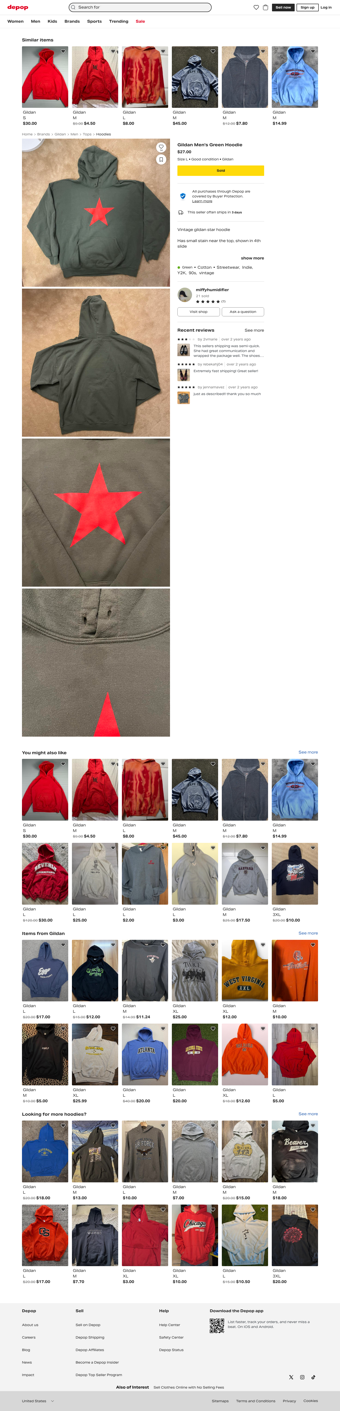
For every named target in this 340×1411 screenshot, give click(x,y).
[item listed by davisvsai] (95, 1235)
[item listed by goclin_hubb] (145, 1235)
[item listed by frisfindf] (295, 1151)
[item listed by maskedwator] (145, 790)
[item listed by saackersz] (195, 1235)
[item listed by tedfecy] (195, 971)
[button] (230, 301)
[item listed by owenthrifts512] (245, 1151)
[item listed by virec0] (245, 1235)
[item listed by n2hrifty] (245, 1054)
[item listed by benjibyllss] (95, 790)
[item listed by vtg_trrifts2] (145, 971)
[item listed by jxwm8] (295, 1235)
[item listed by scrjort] (295, 790)
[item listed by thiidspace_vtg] (45, 1151)
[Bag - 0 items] (265, 7)
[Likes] (256, 7)
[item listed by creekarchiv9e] (45, 790)
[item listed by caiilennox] (245, 971)
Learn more (202, 201)
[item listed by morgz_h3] (195, 1151)
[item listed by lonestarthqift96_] (95, 1054)
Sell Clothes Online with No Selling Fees (189, 1387)
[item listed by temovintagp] (145, 1054)
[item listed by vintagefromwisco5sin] (45, 971)
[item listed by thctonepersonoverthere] (245, 790)
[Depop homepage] (17, 7)
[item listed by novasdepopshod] (145, 874)
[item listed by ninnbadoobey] (95, 971)
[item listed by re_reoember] (245, 874)
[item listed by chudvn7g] (45, 1235)
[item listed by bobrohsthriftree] (195, 790)
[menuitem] (15, 21)
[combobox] (140, 7)
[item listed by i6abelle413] (95, 1151)
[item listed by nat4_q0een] (45, 1054)
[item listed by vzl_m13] (195, 874)
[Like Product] (63, 51)
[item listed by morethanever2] (95, 874)
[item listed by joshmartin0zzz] (295, 1054)
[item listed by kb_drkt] (295, 874)
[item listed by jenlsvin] (145, 1151)
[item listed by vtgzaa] (45, 874)
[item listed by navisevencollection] (195, 1054)
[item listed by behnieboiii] (295, 971)
